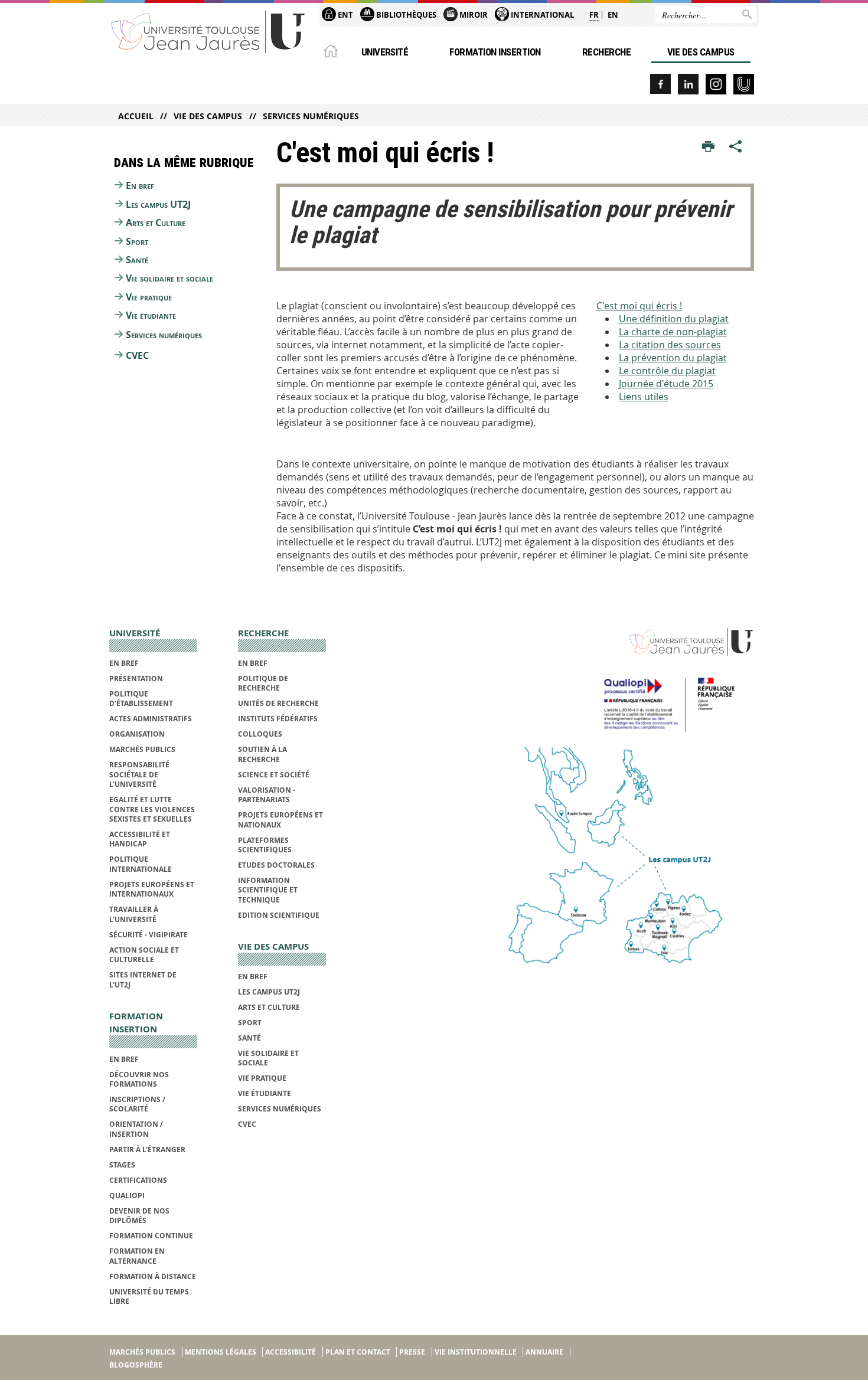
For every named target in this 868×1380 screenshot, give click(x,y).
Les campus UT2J (158, 204)
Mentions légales (220, 1352)
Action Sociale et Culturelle (144, 954)
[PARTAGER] (735, 147)
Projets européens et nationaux (280, 819)
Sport (137, 241)
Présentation (136, 678)
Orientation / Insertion (136, 1129)
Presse (412, 1352)
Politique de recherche (263, 683)
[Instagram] (716, 84)
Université (385, 52)
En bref (140, 185)
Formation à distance (152, 1276)
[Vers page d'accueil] (208, 31)
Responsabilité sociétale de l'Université (139, 774)
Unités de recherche (278, 703)
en (613, 14)
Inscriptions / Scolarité (137, 1104)
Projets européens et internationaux (151, 889)
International (541, 14)
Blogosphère (135, 1365)
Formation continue (151, 1236)
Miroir (473, 14)
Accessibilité (290, 1352)
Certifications (138, 1180)
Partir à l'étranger (147, 1149)
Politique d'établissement (141, 698)
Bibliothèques (405, 14)
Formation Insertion (494, 52)
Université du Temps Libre (149, 1296)
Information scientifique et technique (268, 890)
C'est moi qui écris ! (639, 305)
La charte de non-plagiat (673, 331)
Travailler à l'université (133, 914)
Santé (137, 259)
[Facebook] (660, 84)
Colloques (260, 734)
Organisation (137, 734)
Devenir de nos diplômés (139, 1215)
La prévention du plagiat (673, 357)
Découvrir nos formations (139, 1079)
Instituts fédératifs (278, 719)
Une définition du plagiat (674, 318)
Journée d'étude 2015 (666, 383)
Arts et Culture (155, 222)
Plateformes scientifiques (265, 845)
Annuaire (544, 1352)
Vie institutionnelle (476, 1352)
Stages (122, 1165)
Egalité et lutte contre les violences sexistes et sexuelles (152, 809)
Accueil (136, 116)
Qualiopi (127, 1196)
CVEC (137, 355)
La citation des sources (670, 344)
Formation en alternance (137, 1255)
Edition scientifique (278, 915)
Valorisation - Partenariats (266, 795)
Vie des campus (701, 52)
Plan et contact (357, 1352)
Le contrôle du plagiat (667, 370)
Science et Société (273, 775)
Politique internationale (140, 864)
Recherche (606, 52)
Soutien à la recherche (262, 754)
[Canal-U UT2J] (743, 84)
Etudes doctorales (276, 865)
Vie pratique (149, 296)
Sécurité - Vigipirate (148, 935)
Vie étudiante (151, 315)
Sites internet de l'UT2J (143, 979)
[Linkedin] (688, 84)
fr (594, 14)
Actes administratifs (150, 719)
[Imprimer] (708, 147)
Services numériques (310, 116)
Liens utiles (643, 396)
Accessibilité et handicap (139, 839)
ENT (344, 14)
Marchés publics (142, 749)
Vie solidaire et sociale (169, 278)
